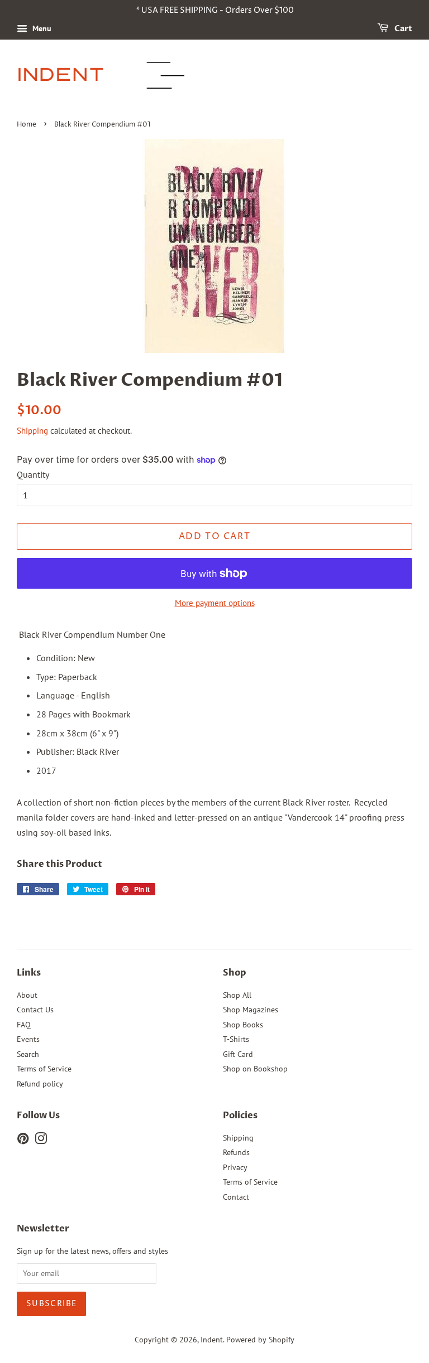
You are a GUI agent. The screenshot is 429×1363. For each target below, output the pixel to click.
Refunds (236, 1152)
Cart (402, 28)
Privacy (235, 1167)
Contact (236, 1197)
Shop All (237, 995)
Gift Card (238, 1054)
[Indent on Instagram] (41, 1141)
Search (28, 1054)
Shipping (32, 430)
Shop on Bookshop (255, 1069)
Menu (40, 28)
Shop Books (243, 1025)
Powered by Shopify (260, 1340)
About (27, 995)
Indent (212, 1340)
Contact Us (35, 1010)
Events (28, 1039)
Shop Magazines (250, 1010)
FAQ (24, 1025)
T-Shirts (236, 1039)
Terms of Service (44, 1069)
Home (26, 124)
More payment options (215, 603)
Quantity (33, 474)
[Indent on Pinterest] (23, 1141)
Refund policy (40, 1084)
